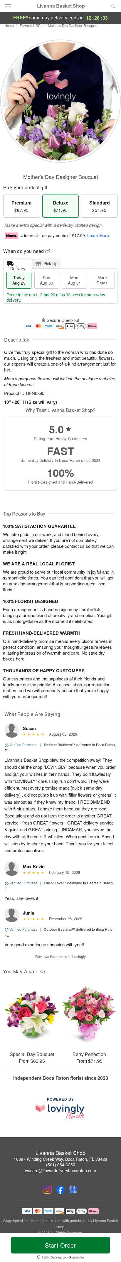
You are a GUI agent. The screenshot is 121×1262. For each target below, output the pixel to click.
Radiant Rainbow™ (59, 744)
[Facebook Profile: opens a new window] (60, 1190)
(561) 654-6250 (60, 1165)
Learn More (98, 235)
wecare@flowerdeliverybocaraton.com (60, 1170)
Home (9, 25)
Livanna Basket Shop (61, 6)
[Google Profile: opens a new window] (73, 1190)
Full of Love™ (55, 883)
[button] (108, 1248)
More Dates (102, 280)
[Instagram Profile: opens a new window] (47, 1190)
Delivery (17, 267)
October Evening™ (59, 929)
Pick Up (50, 263)
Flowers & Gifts (31, 25)
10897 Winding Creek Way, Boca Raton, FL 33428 (60, 1159)
